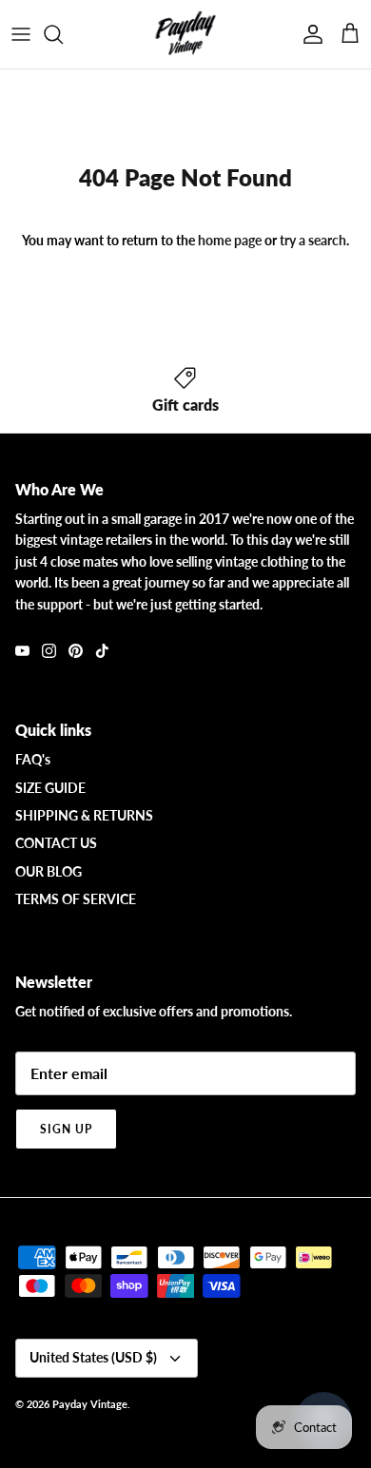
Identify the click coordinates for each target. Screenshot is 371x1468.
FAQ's (32, 759)
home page (230, 240)
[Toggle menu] (21, 34)
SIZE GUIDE (50, 788)
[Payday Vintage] (185, 34)
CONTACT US (56, 843)
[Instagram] (49, 651)
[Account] (308, 34)
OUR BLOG (48, 871)
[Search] (63, 34)
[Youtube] (22, 651)
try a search (313, 240)
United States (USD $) (93, 1357)
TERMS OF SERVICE (75, 899)
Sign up (66, 1129)
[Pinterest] (75, 651)
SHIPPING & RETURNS (84, 815)
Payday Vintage (89, 1404)
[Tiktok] (102, 651)
